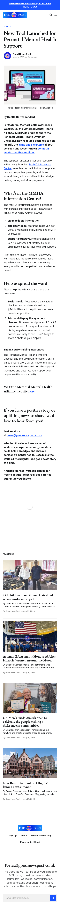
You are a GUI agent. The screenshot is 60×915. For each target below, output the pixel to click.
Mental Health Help (41, 835)
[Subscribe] (53, 898)
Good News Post (22, 54)
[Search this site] (50, 14)
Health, (8, 26)
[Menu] (55, 14)
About (24, 835)
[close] (56, 5)
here (31, 391)
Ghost (36, 842)
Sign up (13, 835)
